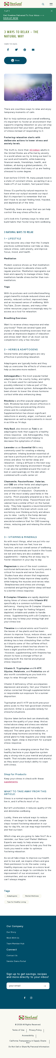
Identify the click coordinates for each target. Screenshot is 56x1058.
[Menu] (51, 4)
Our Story (11, 932)
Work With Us (13, 938)
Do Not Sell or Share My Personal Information (29, 1047)
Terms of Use (18, 1030)
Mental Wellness (32, 896)
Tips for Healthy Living (16, 902)
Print (17, 60)
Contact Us (12, 955)
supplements (11, 781)
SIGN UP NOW (10, 18)
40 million (34, 150)
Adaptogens (12, 896)
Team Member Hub (15, 944)
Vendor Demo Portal (16, 961)
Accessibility (28, 1036)
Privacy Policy (35, 1030)
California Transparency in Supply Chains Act (28, 1042)
